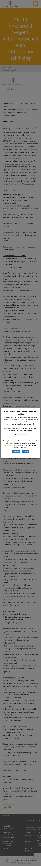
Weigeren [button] (25, 451)
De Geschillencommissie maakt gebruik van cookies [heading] (20, 412)
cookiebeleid (8, 445)
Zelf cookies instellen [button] (20, 435)
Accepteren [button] (16, 451)
